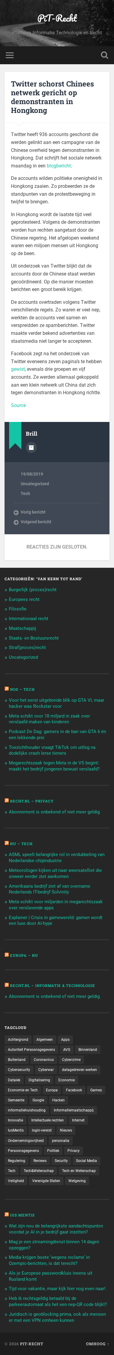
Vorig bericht (33, 512)
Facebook (74, 1090)
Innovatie (15, 1120)
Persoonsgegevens (23, 1151)
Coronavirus (44, 1060)
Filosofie (17, 609)
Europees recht (24, 599)
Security (61, 1161)
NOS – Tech (22, 689)
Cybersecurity (19, 1070)
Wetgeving (77, 1181)
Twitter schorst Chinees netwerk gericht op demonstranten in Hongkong (52, 97)
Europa (52, 1090)
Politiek (53, 1151)
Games (96, 1090)
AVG (66, 1050)
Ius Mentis (22, 1215)
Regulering (16, 1161)
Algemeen (44, 1039)
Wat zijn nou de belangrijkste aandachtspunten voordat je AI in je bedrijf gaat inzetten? (56, 1229)
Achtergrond (18, 1039)
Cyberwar (46, 1070)
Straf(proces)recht (27, 647)
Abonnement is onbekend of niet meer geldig (54, 812)
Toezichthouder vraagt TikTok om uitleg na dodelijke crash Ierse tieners (52, 750)
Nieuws (66, 1130)
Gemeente (16, 1100)
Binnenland (87, 1050)
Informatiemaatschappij (74, 1110)
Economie (66, 1080)
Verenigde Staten (46, 1181)
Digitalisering (39, 1080)
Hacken (58, 1100)
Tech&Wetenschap (39, 1171)
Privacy (73, 1151)
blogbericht (59, 166)
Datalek (14, 1080)
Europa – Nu (24, 955)
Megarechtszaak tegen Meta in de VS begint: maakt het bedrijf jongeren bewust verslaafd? (54, 766)
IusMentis (16, 1130)
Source (18, 405)
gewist (18, 369)
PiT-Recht (57, 18)
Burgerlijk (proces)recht (33, 589)
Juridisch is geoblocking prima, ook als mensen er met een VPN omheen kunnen (57, 1317)
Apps (65, 1039)
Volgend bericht (36, 521)
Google (38, 1100)
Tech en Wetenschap (79, 1171)
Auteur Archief (31, 447)
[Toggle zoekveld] (104, 55)
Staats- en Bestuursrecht (34, 638)
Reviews (40, 1161)
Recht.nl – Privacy (32, 801)
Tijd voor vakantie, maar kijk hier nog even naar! (57, 1288)
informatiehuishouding (27, 1110)
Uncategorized (35, 483)
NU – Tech (21, 843)
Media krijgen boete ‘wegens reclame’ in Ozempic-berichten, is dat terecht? (49, 1260)
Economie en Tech (23, 1090)
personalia (60, 1141)
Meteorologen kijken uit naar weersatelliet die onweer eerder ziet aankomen (55, 873)
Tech (25, 493)
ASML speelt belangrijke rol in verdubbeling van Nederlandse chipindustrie (57, 857)
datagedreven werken (79, 1070)
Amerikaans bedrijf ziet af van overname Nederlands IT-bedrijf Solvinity (49, 889)
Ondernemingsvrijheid (26, 1141)
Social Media (86, 1161)
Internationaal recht (28, 618)
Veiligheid (16, 1181)
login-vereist (42, 1130)
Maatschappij (22, 628)
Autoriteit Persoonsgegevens (31, 1050)
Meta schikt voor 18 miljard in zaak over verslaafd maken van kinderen (49, 719)
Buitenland (17, 1060)
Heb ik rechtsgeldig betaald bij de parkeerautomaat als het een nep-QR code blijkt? (58, 1301)
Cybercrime (71, 1060)
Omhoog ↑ (97, 1343)
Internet (78, 1120)
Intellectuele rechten (47, 1120)
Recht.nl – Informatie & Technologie (52, 985)
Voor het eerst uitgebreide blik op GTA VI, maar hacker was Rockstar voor (56, 703)
